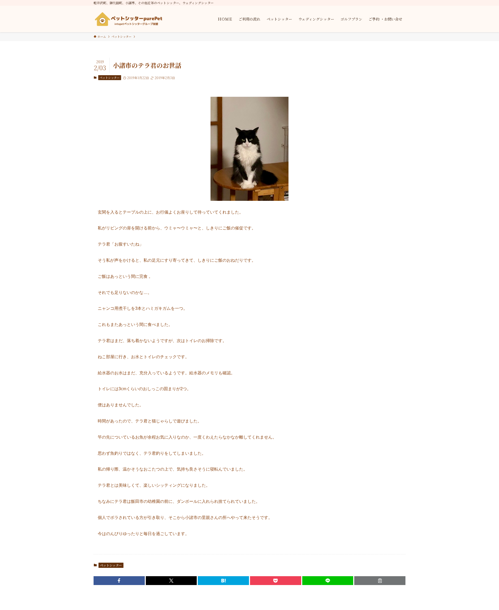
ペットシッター (110, 77)
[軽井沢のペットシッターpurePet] (128, 19)
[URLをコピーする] (379, 580)
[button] (119, 580)
